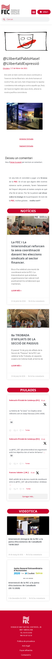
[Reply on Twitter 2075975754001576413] (10, 464)
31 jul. (43, 400)
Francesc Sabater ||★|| (19, 473)
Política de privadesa (26, 641)
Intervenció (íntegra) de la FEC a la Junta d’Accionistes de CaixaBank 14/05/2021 (25, 542)
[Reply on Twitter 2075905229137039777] (10, 489)
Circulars (6, 68)
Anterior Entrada (26, 139)
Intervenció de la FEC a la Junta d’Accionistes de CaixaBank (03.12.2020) (23, 585)
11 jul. (43, 439)
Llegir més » (16, 291)
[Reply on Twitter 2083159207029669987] (10, 431)
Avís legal (26, 645)
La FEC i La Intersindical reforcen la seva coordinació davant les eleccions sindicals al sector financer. (28, 252)
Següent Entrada (26, 146)
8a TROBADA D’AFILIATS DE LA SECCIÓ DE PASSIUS (24, 339)
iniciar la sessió (15, 162)
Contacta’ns (26, 655)
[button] (33, 12)
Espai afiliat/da (26, 650)
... (10, 419)
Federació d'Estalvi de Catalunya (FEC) (24, 400)
